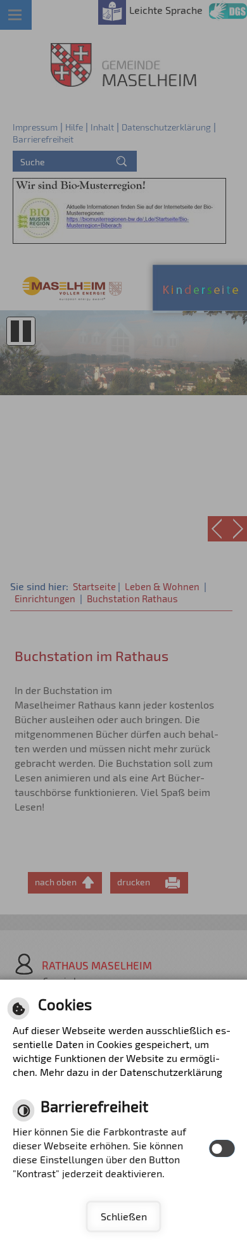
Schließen (124, 1216)
